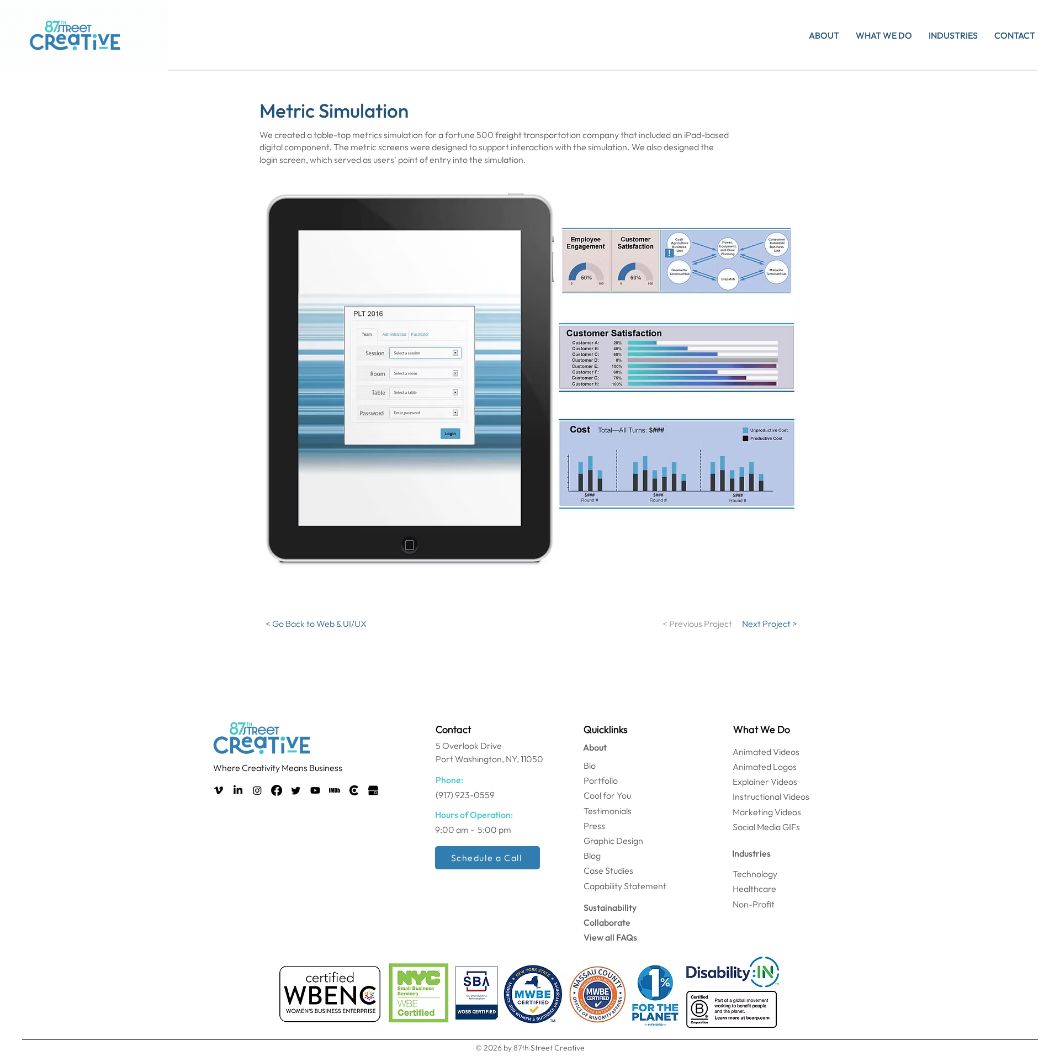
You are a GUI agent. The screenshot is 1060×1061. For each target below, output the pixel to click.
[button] (824, 35)
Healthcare (754, 888)
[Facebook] (276, 790)
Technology (755, 873)
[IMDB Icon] (334, 790)
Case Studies (608, 870)
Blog (592, 855)
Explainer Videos (765, 781)
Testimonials (608, 810)
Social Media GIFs (766, 826)
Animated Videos (766, 751)
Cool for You (607, 795)
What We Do (761, 729)
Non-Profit (754, 904)
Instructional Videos (771, 796)
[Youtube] (315, 790)
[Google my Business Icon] (373, 790)
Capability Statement (625, 885)
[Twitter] (295, 790)
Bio (590, 765)
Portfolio (601, 780)
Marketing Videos (767, 811)
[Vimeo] (218, 790)
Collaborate (607, 922)
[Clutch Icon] (353, 790)
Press (594, 825)
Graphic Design (613, 840)
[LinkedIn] (237, 790)
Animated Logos (765, 766)
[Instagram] (257, 790)
